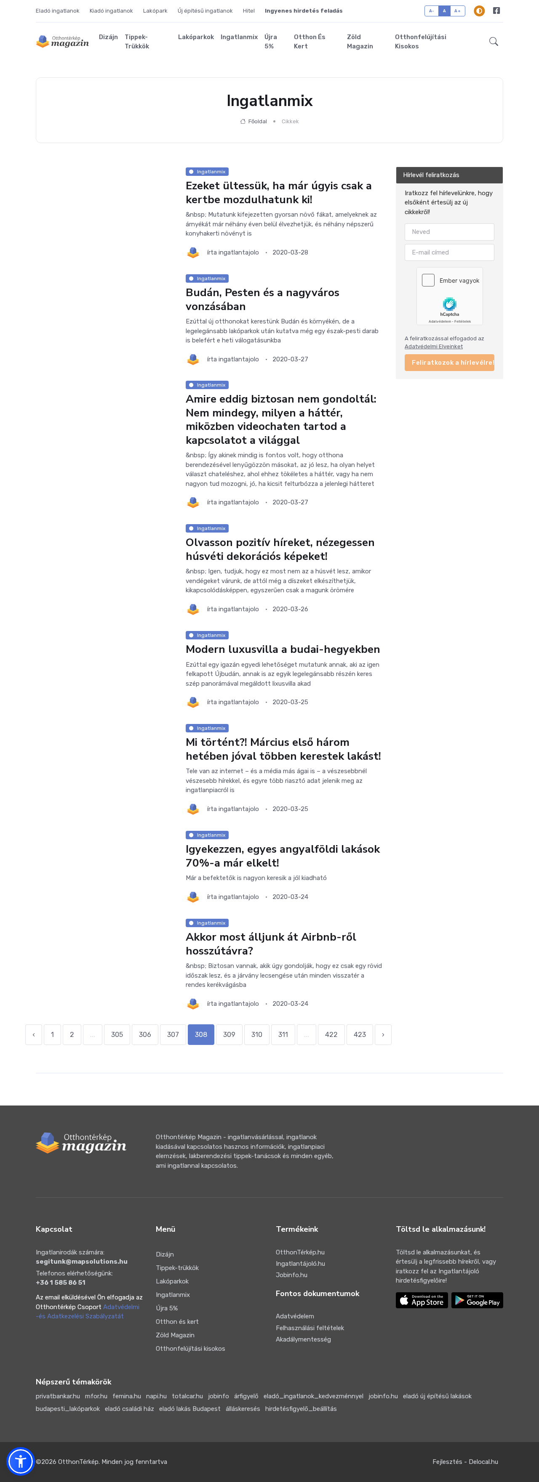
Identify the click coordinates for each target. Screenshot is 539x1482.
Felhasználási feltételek (310, 1328)
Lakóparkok (196, 37)
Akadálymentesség (303, 1339)
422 (331, 1035)
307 (173, 1035)
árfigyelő (246, 1396)
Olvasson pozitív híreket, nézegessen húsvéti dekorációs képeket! (280, 550)
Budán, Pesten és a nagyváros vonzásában (262, 299)
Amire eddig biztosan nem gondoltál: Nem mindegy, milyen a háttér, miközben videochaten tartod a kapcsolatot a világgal (281, 420)
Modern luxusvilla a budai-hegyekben (283, 649)
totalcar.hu (187, 1396)
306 (145, 1035)
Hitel (249, 11)
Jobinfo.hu (291, 1275)
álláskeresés (243, 1409)
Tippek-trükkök (137, 41)
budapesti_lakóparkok (68, 1409)
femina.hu (126, 1396)
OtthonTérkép (78, 1462)
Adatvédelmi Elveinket (434, 346)
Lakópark (155, 11)
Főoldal (257, 121)
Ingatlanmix (239, 37)
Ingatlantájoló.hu (300, 1263)
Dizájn (108, 37)
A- (432, 10)
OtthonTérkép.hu (300, 1252)
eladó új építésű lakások (437, 1396)
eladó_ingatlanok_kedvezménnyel (313, 1396)
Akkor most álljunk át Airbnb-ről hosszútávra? (271, 944)
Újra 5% (270, 41)
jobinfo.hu (383, 1396)
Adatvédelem (295, 1316)
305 (117, 1035)
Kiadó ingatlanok (111, 11)
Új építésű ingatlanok (205, 11)
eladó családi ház (129, 1409)
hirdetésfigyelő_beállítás (301, 1409)
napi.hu (156, 1396)
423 (360, 1035)
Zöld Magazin (360, 41)
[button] (493, 41)
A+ (457, 10)
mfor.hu (96, 1396)
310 (256, 1035)
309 (229, 1035)
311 (283, 1035)
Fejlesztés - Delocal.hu (465, 1462)
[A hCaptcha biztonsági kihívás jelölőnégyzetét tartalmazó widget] (449, 296)
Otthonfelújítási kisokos (420, 41)
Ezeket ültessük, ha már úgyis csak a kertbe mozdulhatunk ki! (279, 192)
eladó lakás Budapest (190, 1409)
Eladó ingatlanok (58, 11)
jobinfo (218, 1396)
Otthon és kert (310, 41)
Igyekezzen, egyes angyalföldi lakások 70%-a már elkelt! (283, 856)
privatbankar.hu (58, 1396)
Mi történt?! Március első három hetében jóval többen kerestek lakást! (283, 749)
